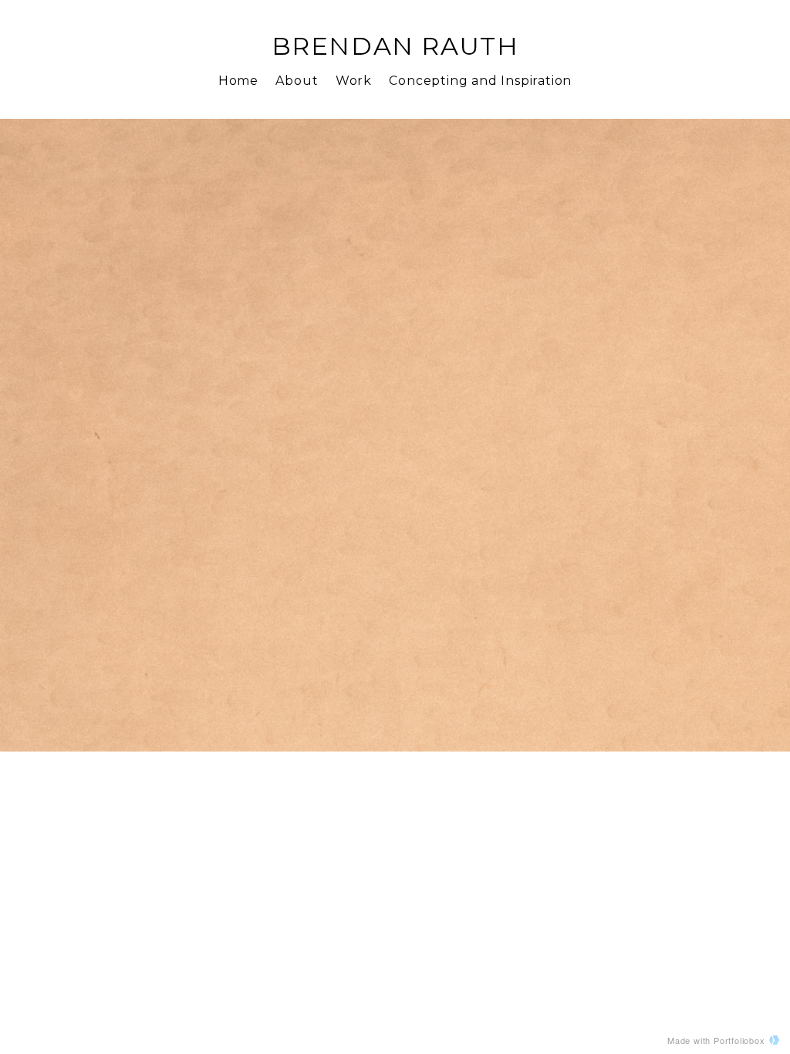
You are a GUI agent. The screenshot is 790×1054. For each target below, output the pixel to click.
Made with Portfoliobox (716, 1040)
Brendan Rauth (395, 46)
